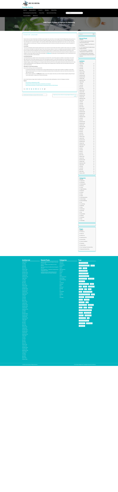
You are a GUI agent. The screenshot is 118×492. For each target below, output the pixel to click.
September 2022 (82, 126)
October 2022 (81, 124)
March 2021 (81, 154)
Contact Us (40, 10)
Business (82, 185)
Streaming (82, 217)
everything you (91, 286)
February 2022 (81, 136)
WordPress (94, 364)
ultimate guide (89, 323)
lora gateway (91, 304)
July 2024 (81, 101)
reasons (80, 312)
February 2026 (81, 71)
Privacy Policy (41, 12)
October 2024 (81, 96)
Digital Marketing (83, 189)
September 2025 (82, 80)
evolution (81, 289)
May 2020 (81, 169)
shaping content (88, 315)
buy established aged (83, 270)
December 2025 (82, 75)
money (80, 307)
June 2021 (81, 149)
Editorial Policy (54, 10)
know (87, 302)
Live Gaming (83, 203)
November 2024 (82, 95)
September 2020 (82, 163)
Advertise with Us (32, 10)
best (80, 268)
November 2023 (82, 113)
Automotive (83, 182)
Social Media (83, 213)
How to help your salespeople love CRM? (33, 82)
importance (81, 297)
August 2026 (81, 63)
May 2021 (81, 151)
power (85, 307)
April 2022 (81, 133)
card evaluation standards (83, 276)
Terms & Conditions (27, 15)
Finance (82, 192)
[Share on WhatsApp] (34, 89)
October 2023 (81, 115)
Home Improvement (84, 197)
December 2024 (82, 93)
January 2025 (81, 91)
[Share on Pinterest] (36, 89)
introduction (87, 299)
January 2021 (81, 158)
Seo (81, 212)
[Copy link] (45, 89)
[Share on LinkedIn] (31, 89)
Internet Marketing (54, 24)
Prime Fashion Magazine (78, 364)
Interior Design (83, 198)
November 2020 (82, 159)
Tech (81, 218)
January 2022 (81, 138)
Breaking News (83, 184)
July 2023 (81, 118)
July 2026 (81, 65)
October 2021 (81, 143)
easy (80, 286)
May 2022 (81, 131)
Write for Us (35, 15)
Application (83, 180)
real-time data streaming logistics (85, 310)
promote (90, 307)
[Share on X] (29, 89)
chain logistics (91, 278)
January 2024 (81, 110)
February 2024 (81, 108)
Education (82, 190)
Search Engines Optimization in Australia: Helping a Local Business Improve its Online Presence (42, 85)
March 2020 (81, 171)
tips (88, 318)
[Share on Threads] (42, 89)
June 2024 (81, 103)
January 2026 (81, 73)
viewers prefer (81, 325)
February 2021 (81, 156)
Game (61, 273)
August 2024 (81, 100)
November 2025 (82, 76)
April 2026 (81, 68)
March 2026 (81, 70)
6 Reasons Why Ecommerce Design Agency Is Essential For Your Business (38, 83)
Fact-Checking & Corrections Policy (30, 12)
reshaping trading (88, 312)
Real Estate (82, 208)
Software (82, 215)
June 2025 (81, 85)
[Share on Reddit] (38, 89)
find (85, 289)
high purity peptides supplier (84, 294)
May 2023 (24, 312)
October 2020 (81, 161)
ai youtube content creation (84, 265)
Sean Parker (34, 34)
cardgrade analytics (82, 278)
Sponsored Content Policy (51, 12)
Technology (82, 220)
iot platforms (81, 302)
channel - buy (81, 281)
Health (82, 195)
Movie (82, 207)
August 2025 (81, 81)
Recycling (82, 210)
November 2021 (82, 141)
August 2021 (81, 146)
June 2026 (81, 66)
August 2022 (81, 128)
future (90, 289)
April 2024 (81, 105)
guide (80, 291)
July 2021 (81, 148)
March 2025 (81, 88)
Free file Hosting (27, 7)
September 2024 (82, 98)
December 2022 (82, 121)
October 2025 (81, 78)
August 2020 (81, 164)
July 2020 (81, 166)
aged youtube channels (83, 262)
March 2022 (81, 134)
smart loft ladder (82, 318)
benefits (92, 265)
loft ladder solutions (82, 304)
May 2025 (81, 86)
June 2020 (81, 168)
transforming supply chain (83, 320)
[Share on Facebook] (27, 89)
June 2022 (81, 129)
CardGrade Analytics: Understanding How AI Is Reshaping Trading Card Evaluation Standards (86, 55)
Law (81, 202)
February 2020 (24, 359)
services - (81, 315)
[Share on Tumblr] (40, 89)
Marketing (82, 205)
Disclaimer (47, 10)
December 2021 (82, 139)
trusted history (81, 323)
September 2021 (82, 144)
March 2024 (81, 106)
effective (84, 286)
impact (93, 294)
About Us (25, 10)
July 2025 (81, 83)
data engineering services (83, 283)
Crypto (82, 187)
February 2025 (81, 90)
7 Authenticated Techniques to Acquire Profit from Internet (33, 94)
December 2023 (82, 111)
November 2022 (82, 123)
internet (80, 299)
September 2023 (82, 116)
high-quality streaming (88, 291)
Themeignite (85, 364)
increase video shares (89, 297)
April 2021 (81, 153)
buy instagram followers (83, 273)
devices (92, 283)
